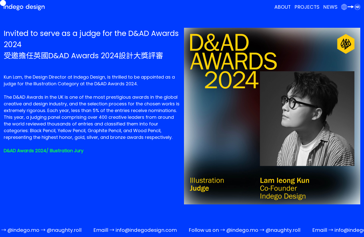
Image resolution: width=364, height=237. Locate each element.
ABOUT (282, 6)
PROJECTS (306, 6)
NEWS (330, 6)
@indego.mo (233, 230)
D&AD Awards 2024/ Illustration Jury (43, 151)
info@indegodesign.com (136, 230)
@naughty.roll (54, 230)
